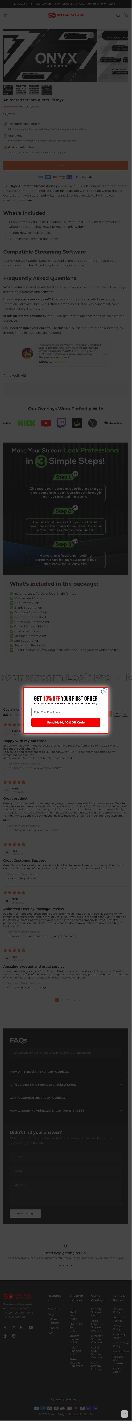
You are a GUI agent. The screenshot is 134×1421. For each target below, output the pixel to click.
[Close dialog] (104, 691)
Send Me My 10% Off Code (66, 722)
